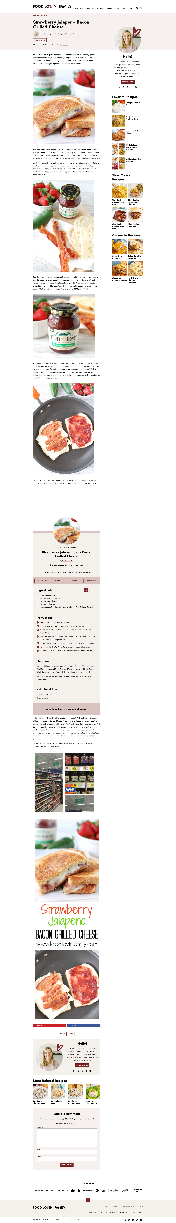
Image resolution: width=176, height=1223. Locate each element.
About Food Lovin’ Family (125, 4)
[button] (58, 547)
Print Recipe (91, 581)
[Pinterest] (78, 1071)
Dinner (117, 8)
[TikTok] (86, 1071)
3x (95, 590)
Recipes (39, 15)
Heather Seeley (46, 34)
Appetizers (90, 8)
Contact (139, 4)
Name (39, 1149)
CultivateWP (76, 1220)
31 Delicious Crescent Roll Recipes (132, 147)
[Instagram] (74, 1071)
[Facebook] (82, 1071)
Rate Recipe (74, 581)
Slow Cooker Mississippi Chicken (133, 202)
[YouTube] (90, 1071)
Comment (41, 1127)
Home (34, 15)
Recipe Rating (61, 1123)
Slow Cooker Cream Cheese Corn (118, 202)
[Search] (141, 8)
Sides (124, 8)
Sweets (101, 4)
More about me (82, 1065)
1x (86, 590)
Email (39, 1156)
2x (90, 590)
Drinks (109, 8)
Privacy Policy (61, 1220)
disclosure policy (64, 45)
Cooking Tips (111, 4)
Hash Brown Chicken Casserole (133, 280)
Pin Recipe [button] (58, 581)
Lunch (131, 8)
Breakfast (100, 8)
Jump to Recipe (39, 40)
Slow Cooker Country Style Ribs (118, 226)
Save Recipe (42, 581)
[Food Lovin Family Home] (52, 6)
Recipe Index (79, 8)
